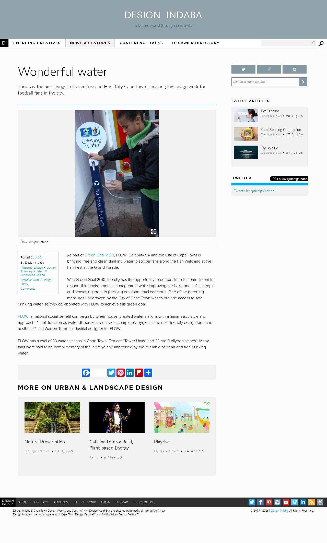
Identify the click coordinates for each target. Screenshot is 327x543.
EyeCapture (270, 110)
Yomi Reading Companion (281, 129)
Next (186, 200)
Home (4, 43)
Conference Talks (141, 43)
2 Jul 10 (36, 257)
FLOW (23, 316)
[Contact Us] (320, 502)
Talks (94, 456)
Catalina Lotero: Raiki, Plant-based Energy (111, 444)
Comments (28, 288)
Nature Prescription (45, 441)
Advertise (61, 502)
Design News (37, 450)
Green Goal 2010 (99, 255)
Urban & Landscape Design (34, 273)
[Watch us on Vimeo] (294, 502)
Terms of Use (143, 502)
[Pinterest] (120, 372)
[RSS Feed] (311, 502)
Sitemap (121, 502)
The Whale (269, 147)
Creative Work (30, 280)
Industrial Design (32, 267)
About (23, 502)
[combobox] (288, 43)
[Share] (148, 372)
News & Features (90, 43)
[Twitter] (111, 372)
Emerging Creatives (37, 43)
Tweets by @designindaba (254, 190)
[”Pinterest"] (295, 69)
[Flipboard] (139, 372)
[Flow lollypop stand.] (117, 235)
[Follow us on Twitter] (243, 69)
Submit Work (85, 502)
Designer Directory (195, 43)
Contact (41, 502)
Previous (47, 200)
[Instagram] (277, 502)
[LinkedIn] (130, 372)
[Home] (163, 17)
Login (105, 502)
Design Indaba (279, 510)
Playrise (162, 441)
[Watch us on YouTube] (286, 502)
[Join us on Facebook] (269, 69)
